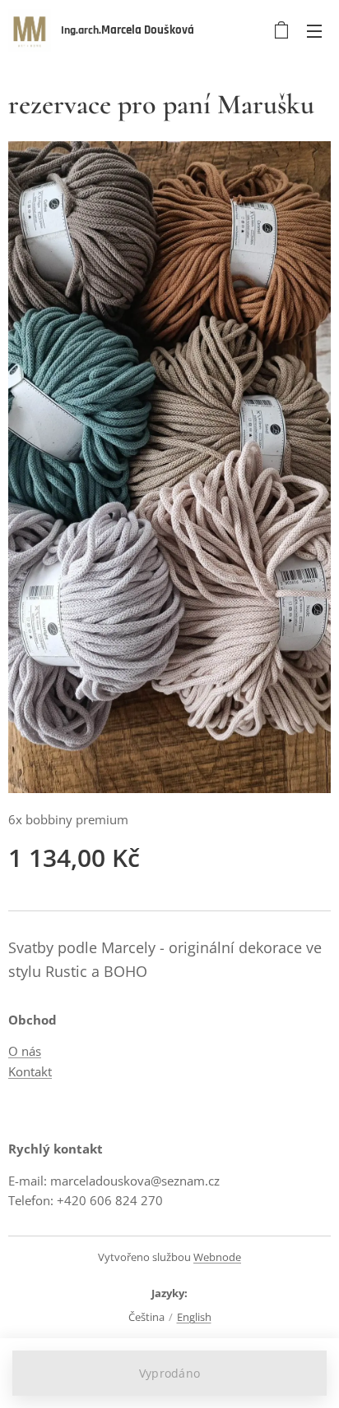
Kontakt (30, 1071)
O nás (24, 1051)
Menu (314, 30)
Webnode (217, 1257)
